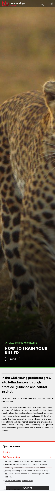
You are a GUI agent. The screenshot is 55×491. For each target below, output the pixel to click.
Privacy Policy (27, 481)
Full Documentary (11, 457)
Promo (6, 452)
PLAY (11, 359)
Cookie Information (13, 481)
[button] (47, 4)
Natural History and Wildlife (21, 343)
